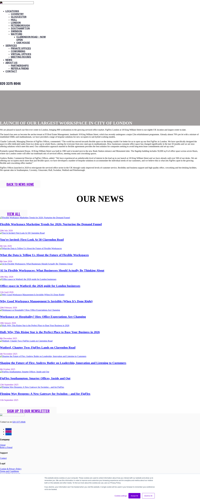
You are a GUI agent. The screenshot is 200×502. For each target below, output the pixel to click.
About (2, 445)
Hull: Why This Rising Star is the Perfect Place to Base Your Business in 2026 (50, 332)
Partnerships (20, 65)
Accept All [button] (134, 495)
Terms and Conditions (9, 471)
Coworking (18, 51)
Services (11, 45)
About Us (11, 62)
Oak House (23, 42)
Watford (16, 34)
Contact (11, 71)
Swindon (16, 31)
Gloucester (18, 16)
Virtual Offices (21, 54)
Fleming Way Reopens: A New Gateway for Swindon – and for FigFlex (45, 393)
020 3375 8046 (18, 422)
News (8, 59)
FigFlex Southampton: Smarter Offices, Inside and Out (35, 378)
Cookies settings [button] (121, 495)
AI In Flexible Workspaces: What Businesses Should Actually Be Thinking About (52, 270)
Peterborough (20, 25)
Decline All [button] (148, 495)
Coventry (17, 14)
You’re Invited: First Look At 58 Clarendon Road (32, 239)
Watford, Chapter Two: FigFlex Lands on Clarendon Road (37, 347)
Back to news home (20, 184)
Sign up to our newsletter (28, 410)
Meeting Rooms (21, 57)
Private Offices (21, 48)
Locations (12, 11)
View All (13, 213)
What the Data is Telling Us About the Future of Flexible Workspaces (44, 255)
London (16, 22)
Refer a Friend (20, 68)
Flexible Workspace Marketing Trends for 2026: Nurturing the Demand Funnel (51, 224)
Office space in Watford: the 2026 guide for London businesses (40, 285)
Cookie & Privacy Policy (10, 469)
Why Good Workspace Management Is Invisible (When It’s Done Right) (46, 301)
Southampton (20, 28)
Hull (14, 19)
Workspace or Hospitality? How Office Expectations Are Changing (43, 316)
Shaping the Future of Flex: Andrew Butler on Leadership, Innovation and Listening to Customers (63, 363)
